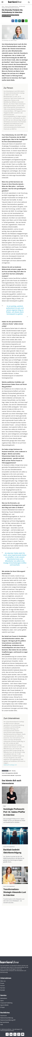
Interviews (17, 15)
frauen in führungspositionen (11, 6)
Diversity (13, 770)
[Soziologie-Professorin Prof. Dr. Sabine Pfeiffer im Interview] (15, 795)
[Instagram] (18, 1034)
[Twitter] (14, 1034)
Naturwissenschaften (6, 16)
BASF (10, 770)
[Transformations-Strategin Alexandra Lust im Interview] (15, 875)
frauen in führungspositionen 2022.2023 (10, 773)
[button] (13, 21)
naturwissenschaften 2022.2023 (8, 775)
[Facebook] (7, 1034)
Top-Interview (18, 775)
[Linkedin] (11, 1034)
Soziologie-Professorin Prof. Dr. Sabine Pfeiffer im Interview (14, 812)
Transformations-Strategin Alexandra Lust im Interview (14, 892)
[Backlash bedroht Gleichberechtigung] (15, 835)
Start (3, 6)
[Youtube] (22, 1034)
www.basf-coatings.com (10, 765)
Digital (4, 806)
